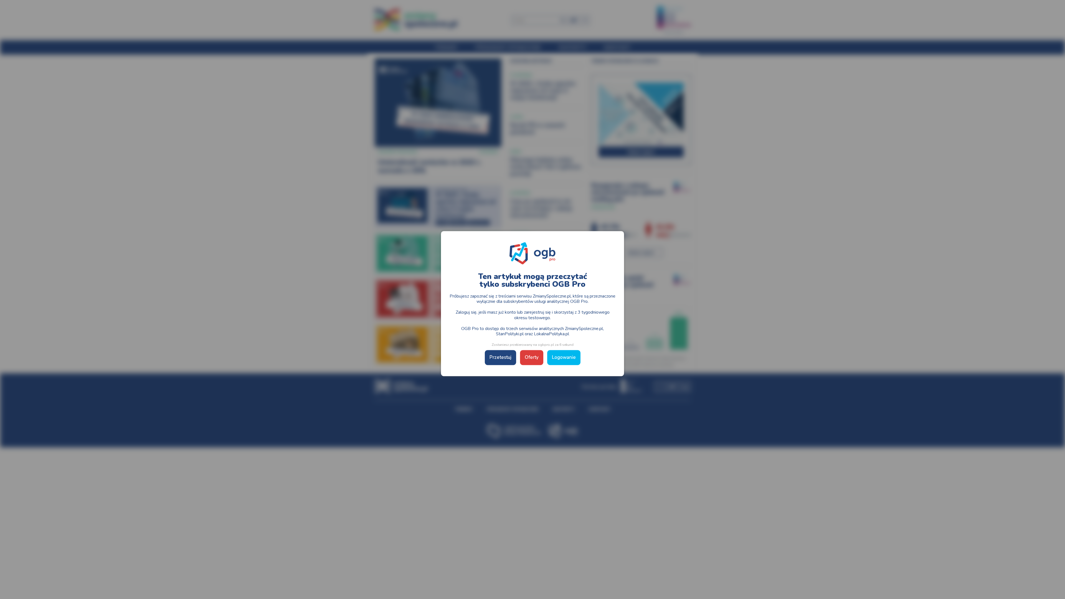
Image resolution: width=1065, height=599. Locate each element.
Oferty (532, 357)
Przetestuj (500, 357)
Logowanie (564, 357)
